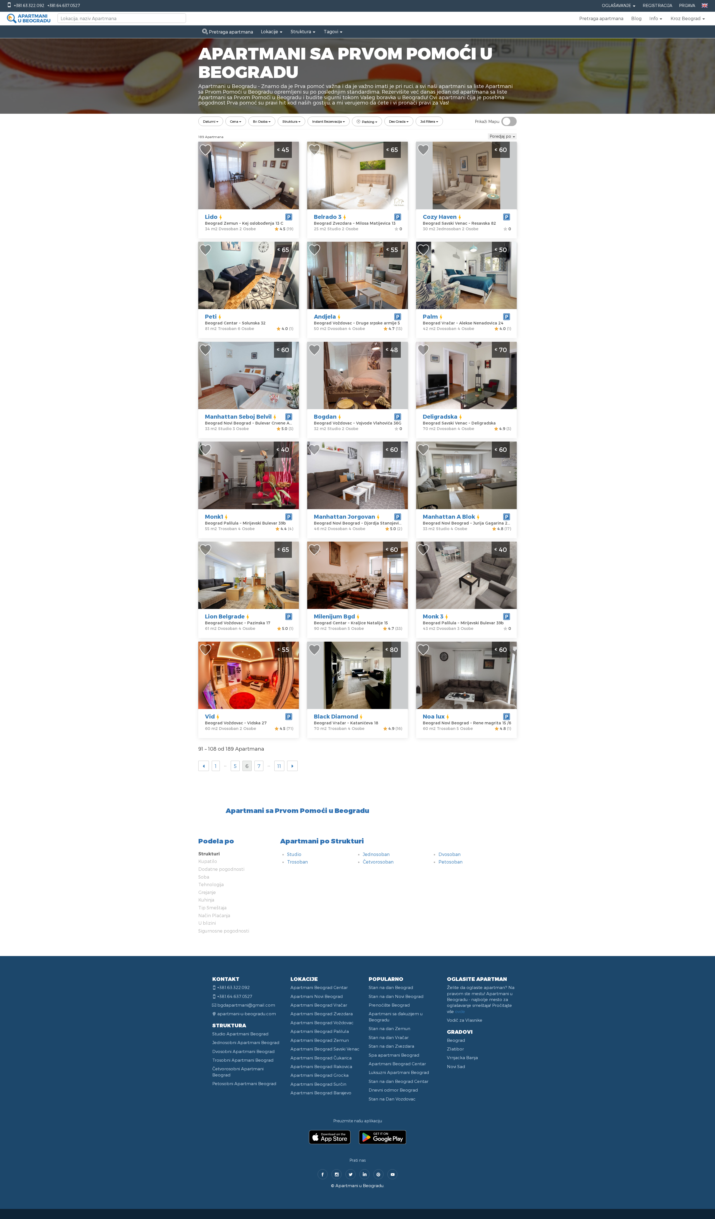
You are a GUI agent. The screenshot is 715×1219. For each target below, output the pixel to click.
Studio (294, 854)
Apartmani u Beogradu (359, 1185)
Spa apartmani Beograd (394, 1054)
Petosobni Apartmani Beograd (244, 1083)
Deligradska (440, 416)
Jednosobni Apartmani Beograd (245, 1042)
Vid (210, 716)
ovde (460, 1011)
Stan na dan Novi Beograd (396, 996)
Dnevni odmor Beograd (393, 1089)
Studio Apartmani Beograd (240, 1033)
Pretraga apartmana (601, 18)
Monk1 (214, 516)
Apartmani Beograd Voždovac (322, 1022)
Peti (211, 316)
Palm (430, 316)
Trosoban (297, 861)
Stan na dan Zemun (389, 1028)
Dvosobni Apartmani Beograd (243, 1051)
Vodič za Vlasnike (464, 1020)
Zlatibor (455, 1048)
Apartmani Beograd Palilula (319, 1031)
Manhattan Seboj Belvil (238, 416)
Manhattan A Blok (449, 516)
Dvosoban (449, 854)
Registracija (657, 5)
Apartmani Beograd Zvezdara (321, 1013)
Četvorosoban (378, 861)
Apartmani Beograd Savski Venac (324, 1048)
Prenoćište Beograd (389, 1004)
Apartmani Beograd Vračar (318, 1004)
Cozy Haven (440, 216)
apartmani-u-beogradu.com (246, 1013)
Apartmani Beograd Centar (319, 987)
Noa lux (434, 716)
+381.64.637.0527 (63, 5)
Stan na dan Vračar (389, 1037)
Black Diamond (336, 716)
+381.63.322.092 (29, 5)
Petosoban (450, 861)
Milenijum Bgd (334, 616)
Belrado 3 (328, 216)
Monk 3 (433, 616)
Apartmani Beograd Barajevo (320, 1092)
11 (279, 766)
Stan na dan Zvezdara (391, 1046)
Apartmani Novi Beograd (316, 996)
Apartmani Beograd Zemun (319, 1040)
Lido (211, 216)
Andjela (325, 316)
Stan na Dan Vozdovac (392, 1098)
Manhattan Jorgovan (344, 516)
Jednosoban (376, 854)
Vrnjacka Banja (462, 1057)
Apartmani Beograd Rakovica (321, 1066)
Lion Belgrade (225, 616)
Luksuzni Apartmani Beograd (399, 1072)
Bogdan (325, 416)
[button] (656, 18)
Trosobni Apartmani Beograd (242, 1060)
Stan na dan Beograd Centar (398, 1081)
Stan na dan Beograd (391, 987)
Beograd (456, 1040)
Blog (636, 18)
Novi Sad (456, 1066)
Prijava (687, 5)
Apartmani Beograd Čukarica (321, 1057)
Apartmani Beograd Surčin (318, 1084)
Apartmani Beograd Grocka (319, 1075)
